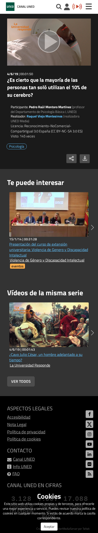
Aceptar (49, 526)
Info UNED (22, 466)
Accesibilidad (18, 417)
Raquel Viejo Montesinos (45, 116)
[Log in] (67, 7)
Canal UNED (24, 459)
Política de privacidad (26, 432)
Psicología (16, 146)
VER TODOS (21, 381)
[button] (92, 227)
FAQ (16, 473)
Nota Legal (16, 424)
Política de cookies (24, 439)
